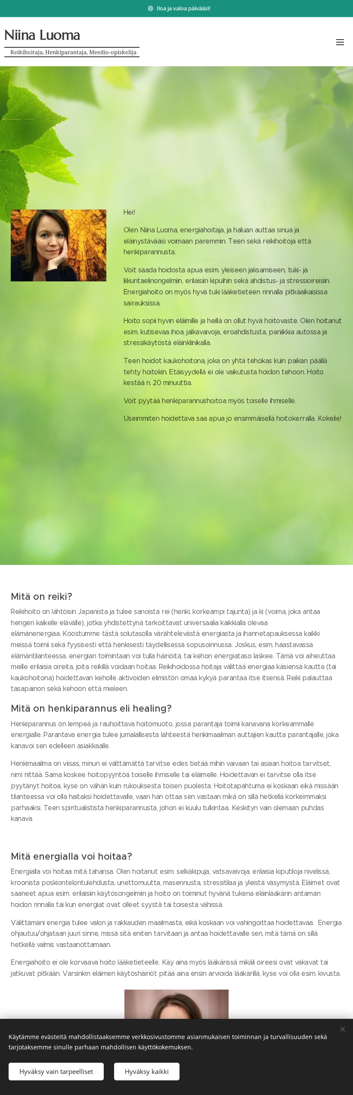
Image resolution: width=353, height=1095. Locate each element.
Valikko (340, 41)
